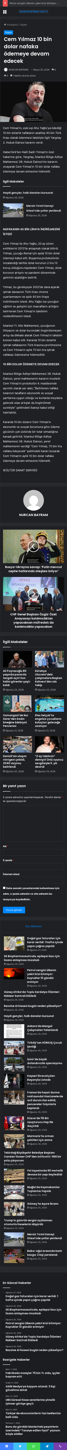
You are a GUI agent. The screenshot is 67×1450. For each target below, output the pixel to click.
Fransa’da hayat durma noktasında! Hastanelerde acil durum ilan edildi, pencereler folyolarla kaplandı (45, 1100)
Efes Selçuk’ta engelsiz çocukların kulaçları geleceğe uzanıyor (48, 720)
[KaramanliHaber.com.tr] (33, 11)
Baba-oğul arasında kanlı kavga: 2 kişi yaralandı (44, 1253)
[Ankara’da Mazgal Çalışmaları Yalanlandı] (14, 1031)
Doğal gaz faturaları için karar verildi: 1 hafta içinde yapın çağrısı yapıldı (45, 942)
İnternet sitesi (11, 874)
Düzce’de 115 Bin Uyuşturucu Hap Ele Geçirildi (40, 1122)
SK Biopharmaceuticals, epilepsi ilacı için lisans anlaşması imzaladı (32, 958)
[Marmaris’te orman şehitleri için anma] (14, 1141)
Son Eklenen (33, 926)
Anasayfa (11, 24)
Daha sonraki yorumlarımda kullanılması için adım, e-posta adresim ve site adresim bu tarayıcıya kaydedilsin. (31, 894)
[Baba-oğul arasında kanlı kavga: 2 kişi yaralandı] (14, 1256)
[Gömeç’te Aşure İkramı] (14, 1209)
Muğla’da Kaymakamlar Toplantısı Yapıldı (43, 1189)
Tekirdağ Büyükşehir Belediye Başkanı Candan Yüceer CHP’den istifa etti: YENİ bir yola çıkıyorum (32, 1156)
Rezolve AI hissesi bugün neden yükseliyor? (33, 1006)
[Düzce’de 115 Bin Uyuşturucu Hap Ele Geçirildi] (14, 1123)
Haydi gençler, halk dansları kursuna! (28, 193)
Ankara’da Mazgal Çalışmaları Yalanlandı (42, 1028)
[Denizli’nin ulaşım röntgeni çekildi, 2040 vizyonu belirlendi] (17, 744)
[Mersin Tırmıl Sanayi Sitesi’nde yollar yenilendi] (13, 210)
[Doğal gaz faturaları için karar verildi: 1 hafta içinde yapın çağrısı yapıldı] (14, 943)
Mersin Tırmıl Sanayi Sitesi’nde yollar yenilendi (44, 1236)
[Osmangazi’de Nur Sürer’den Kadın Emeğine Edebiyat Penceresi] (17, 703)
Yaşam (23, 24)
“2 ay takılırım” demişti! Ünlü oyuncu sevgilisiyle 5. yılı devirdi (49, 761)
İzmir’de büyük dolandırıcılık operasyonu (44, 1061)
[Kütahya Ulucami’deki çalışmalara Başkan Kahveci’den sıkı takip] (49, 659)
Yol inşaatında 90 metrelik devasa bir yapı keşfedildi (45, 1172)
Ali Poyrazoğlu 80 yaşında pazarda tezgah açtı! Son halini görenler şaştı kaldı (16, 678)
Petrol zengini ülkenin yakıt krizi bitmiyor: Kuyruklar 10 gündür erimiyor (41, 976)
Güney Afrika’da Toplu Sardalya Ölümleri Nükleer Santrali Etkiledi (31, 994)
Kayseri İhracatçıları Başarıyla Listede (41, 1078)
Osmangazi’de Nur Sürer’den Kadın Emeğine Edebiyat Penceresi (15, 720)
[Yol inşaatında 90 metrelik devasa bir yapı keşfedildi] (14, 1176)
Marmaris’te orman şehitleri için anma (40, 1138)
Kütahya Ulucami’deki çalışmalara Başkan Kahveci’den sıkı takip (48, 678)
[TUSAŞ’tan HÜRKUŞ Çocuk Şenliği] (14, 1048)
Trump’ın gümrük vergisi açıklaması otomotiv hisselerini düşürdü (28, 1222)
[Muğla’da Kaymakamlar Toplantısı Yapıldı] (14, 1192)
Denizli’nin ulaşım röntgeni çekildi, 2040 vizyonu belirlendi (15, 761)
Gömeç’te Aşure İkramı (42, 1204)
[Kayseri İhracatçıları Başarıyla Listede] (14, 1081)
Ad (5, 846)
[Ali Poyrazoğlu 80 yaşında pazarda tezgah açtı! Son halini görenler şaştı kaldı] (17, 659)
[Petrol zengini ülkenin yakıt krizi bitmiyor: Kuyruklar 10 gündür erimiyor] (14, 973)
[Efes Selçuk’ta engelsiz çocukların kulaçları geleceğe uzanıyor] (49, 703)
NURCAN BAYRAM (18, 69)
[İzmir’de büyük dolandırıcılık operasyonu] (14, 1064)
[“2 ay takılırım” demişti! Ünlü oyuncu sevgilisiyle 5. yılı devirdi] (49, 744)
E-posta (8, 860)
